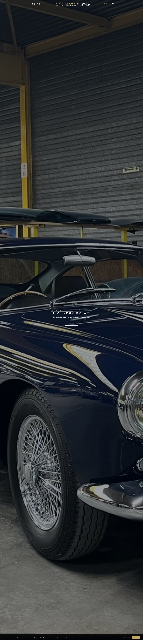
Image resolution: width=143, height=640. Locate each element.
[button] (30, 4)
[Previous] (4, 324)
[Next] (139, 324)
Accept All (136, 637)
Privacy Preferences (126, 637)
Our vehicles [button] (71, 323)
